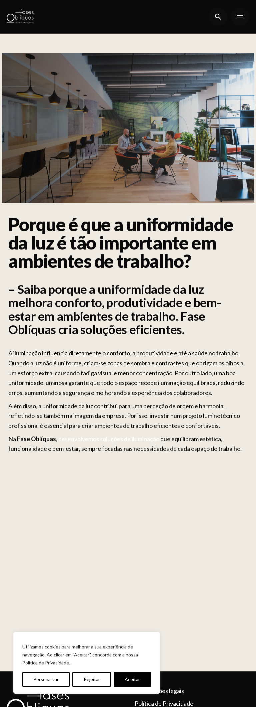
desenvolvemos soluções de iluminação (108, 438)
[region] (86, 663)
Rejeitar (92, 679)
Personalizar (46, 679)
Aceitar (132, 679)
